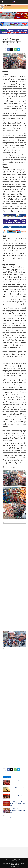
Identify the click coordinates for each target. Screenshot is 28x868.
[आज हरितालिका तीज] (6, 782)
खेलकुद (13, 860)
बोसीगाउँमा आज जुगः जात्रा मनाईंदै (18, 795)
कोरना (10, 859)
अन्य (16, 860)
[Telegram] (18, 49)
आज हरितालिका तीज (15, 781)
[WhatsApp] (15, 49)
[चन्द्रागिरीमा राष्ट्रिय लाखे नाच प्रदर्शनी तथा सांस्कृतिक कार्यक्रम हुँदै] (6, 810)
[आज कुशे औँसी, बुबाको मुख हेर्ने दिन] (6, 789)
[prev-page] (3, 823)
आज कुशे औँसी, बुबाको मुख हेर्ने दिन (18, 788)
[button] (25, 2)
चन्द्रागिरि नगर (15, 859)
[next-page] (6, 823)
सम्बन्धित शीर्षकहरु (6, 777)
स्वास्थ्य (22, 859)
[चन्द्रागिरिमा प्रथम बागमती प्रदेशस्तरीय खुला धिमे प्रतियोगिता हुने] (6, 803)
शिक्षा (19, 859)
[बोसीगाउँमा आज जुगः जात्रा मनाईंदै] (6, 796)
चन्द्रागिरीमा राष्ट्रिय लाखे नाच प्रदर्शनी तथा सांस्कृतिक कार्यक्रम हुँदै (17, 810)
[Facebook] (8, 49)
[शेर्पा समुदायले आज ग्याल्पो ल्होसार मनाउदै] (6, 817)
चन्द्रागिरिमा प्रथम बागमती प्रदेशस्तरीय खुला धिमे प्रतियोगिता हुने (17, 803)
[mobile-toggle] (2, 2)
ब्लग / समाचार (6, 859)
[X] (11, 49)
